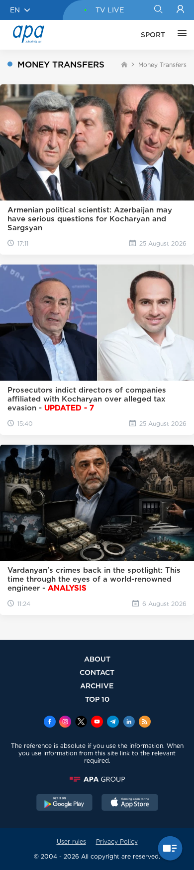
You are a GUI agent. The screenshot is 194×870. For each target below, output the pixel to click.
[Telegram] (113, 723)
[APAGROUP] (97, 779)
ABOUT (97, 659)
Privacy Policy (117, 841)
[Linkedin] (129, 723)
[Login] (180, 10)
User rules (71, 841)
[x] (81, 723)
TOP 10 (97, 699)
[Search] (158, 10)
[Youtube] (97, 723)
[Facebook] (50, 723)
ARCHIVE (97, 685)
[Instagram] (65, 723)
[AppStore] (129, 803)
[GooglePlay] (64, 803)
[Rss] (145, 723)
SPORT (153, 35)
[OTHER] (180, 34)
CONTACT (97, 672)
